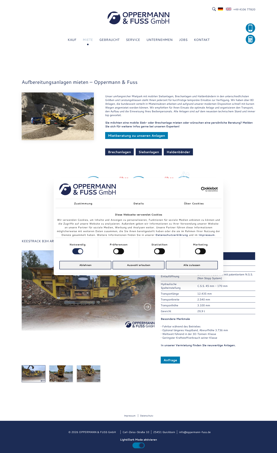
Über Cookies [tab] (194, 203)
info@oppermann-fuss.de (195, 432)
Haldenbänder (178, 152)
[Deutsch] (220, 9)
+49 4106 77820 (244, 9)
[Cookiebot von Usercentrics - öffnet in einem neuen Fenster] (201, 189)
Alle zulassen (191, 265)
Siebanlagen (148, 152)
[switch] (118, 251)
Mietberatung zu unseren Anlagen (136, 135)
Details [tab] (138, 203)
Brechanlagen (119, 152)
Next (147, 307)
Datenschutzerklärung (171, 235)
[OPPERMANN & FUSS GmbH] (138, 17)
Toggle (138, 445)
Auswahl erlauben (138, 265)
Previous (29, 307)
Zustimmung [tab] (83, 203)
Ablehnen (85, 265)
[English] (228, 9)
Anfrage (170, 360)
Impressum (207, 235)
